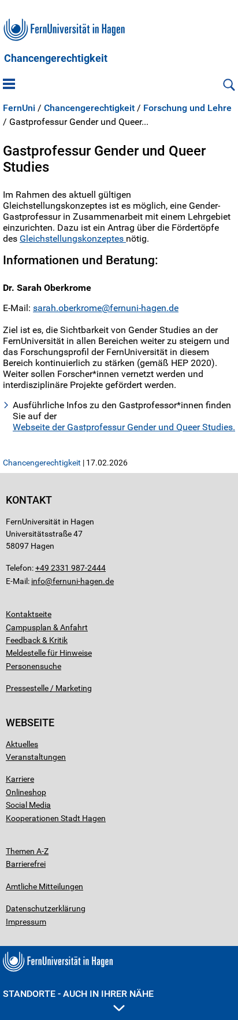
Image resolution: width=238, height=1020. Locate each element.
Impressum (26, 921)
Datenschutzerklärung (45, 908)
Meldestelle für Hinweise (49, 652)
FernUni (19, 108)
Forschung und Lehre (187, 108)
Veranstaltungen (36, 757)
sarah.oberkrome (67, 307)
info (38, 581)
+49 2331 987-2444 (70, 567)
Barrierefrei (26, 864)
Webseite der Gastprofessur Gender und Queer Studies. (124, 427)
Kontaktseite (28, 614)
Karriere (20, 779)
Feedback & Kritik (37, 640)
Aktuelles (22, 744)
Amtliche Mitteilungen (44, 886)
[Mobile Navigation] (9, 85)
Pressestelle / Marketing (49, 688)
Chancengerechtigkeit (55, 58)
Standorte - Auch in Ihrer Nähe (78, 993)
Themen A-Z (27, 851)
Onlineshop (26, 792)
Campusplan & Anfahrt (47, 627)
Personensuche (33, 666)
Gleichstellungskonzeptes (73, 238)
